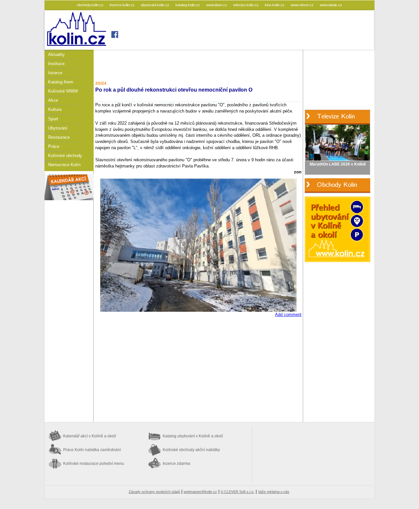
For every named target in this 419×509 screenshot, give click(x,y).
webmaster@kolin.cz (200, 492)
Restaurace (59, 137)
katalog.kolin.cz (188, 5)
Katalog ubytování (193, 436)
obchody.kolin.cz (90, 5)
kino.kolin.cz (275, 5)
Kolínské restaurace (93, 463)
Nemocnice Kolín (64, 164)
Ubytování (57, 128)
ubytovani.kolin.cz (155, 5)
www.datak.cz (331, 5)
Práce (53, 146)
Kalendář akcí (89, 436)
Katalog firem (60, 81)
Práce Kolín (92, 450)
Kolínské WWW (63, 91)
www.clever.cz (303, 5)
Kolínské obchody (65, 155)
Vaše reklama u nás (273, 492)
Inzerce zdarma (176, 463)
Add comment (288, 314)
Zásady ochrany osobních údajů (154, 492)
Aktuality (56, 54)
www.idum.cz (217, 5)
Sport (53, 118)
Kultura (55, 109)
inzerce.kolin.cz (123, 5)
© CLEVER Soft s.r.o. (237, 492)
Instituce (56, 63)
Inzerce (55, 72)
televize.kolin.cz (246, 5)
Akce (53, 100)
